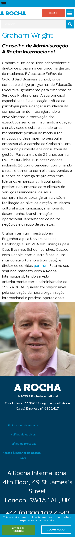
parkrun (40, 266)
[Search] (70, 24)
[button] (3, 3)
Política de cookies (23, 434)
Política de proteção (23, 444)
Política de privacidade (23, 425)
